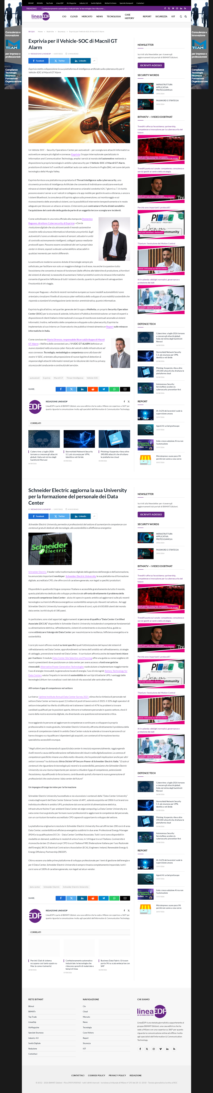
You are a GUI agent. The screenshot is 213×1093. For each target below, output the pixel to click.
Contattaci (140, 3)
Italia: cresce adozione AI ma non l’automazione (169, 442)
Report (147, 16)
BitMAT (31, 3)
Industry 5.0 (84, 3)
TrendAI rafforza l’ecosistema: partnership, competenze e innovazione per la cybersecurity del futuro (160, 129)
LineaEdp (32, 1022)
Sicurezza (161, 16)
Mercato (87, 16)
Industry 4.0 (33, 1038)
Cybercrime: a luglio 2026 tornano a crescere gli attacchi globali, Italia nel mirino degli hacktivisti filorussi (44, 455)
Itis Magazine (71, 3)
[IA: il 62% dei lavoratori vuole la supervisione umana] (146, 414)
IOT (173, 16)
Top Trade (49, 3)
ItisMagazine (33, 1027)
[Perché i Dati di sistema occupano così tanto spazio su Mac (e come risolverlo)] (44, 948)
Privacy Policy (117, 1075)
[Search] (185, 16)
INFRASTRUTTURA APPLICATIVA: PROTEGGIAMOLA (164, 87)
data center (35, 887)
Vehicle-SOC (92, 378)
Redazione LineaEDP (41, 54)
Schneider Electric (51, 887)
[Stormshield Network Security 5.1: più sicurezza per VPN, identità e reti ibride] (79, 439)
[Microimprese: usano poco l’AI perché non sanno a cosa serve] (146, 460)
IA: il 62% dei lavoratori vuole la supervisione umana (169, 412)
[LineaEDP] (40, 16)
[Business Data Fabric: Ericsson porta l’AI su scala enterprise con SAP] (114, 948)
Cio (64, 16)
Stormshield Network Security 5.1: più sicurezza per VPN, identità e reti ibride (79, 454)
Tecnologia (114, 16)
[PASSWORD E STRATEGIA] (146, 104)
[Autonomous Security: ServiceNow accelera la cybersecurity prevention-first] (146, 388)
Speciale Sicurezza (35, 1033)
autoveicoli (34, 378)
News (99, 16)
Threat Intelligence (75, 378)
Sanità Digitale (96, 3)
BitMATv (40, 3)
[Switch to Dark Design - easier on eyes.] (181, 16)
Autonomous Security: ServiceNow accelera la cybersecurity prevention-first (168, 387)
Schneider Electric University (75, 887)
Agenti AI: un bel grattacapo (167, 426)
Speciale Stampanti (126, 3)
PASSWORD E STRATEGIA (167, 100)
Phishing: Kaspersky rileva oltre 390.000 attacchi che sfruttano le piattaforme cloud (115, 454)
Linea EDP (59, 3)
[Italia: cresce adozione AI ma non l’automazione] (146, 444)
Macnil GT (58, 378)
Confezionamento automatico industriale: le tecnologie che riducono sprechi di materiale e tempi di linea (74, 8)
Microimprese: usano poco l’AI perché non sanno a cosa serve (168, 457)
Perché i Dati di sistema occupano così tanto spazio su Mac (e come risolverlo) (43, 963)
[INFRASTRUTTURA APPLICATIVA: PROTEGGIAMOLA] (146, 88)
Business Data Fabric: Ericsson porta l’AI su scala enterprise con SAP (115, 963)
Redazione (32, 1048)
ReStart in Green (110, 3)
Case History (129, 16)
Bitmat (31, 1006)
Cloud (74, 16)
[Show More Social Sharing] (94, 61)
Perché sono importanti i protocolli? (154, 207)
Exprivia (46, 378)
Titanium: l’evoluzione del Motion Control (156, 243)
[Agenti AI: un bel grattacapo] (146, 429)
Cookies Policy (96, 1075)
